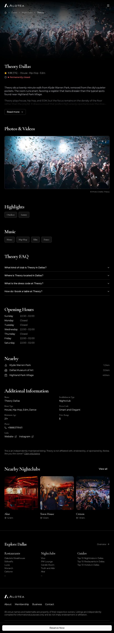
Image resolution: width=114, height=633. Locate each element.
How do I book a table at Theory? (23, 291)
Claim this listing (32, 453)
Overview (101, 544)
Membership (22, 604)
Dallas (14, 12)
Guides (81, 553)
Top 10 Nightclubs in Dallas (90, 558)
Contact (49, 604)
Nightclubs (27, 12)
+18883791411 (15, 427)
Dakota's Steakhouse (14, 558)
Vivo (43, 558)
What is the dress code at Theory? (23, 283)
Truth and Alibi (48, 568)
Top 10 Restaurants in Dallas (90, 561)
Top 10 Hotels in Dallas (88, 565)
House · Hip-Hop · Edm (32, 73)
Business (37, 604)
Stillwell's (8, 561)
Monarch (8, 568)
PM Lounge (47, 561)
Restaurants (12, 553)
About (8, 604)
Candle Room (47, 565)
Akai (43, 571)
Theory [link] (40, 12)
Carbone (8, 571)
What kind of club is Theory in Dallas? (25, 267)
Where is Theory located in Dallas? (23, 275)
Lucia (7, 565)
